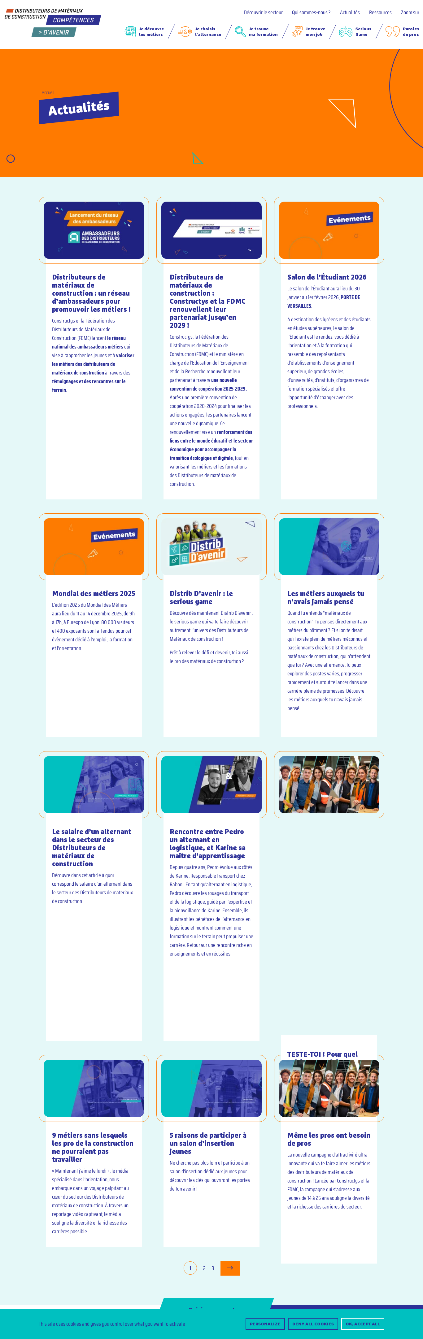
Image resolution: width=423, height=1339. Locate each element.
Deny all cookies (313, 1324)
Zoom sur (410, 12)
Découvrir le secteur (263, 12)
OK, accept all (363, 1324)
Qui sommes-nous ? (311, 12)
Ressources (380, 12)
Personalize (265, 1324)
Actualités (350, 12)
